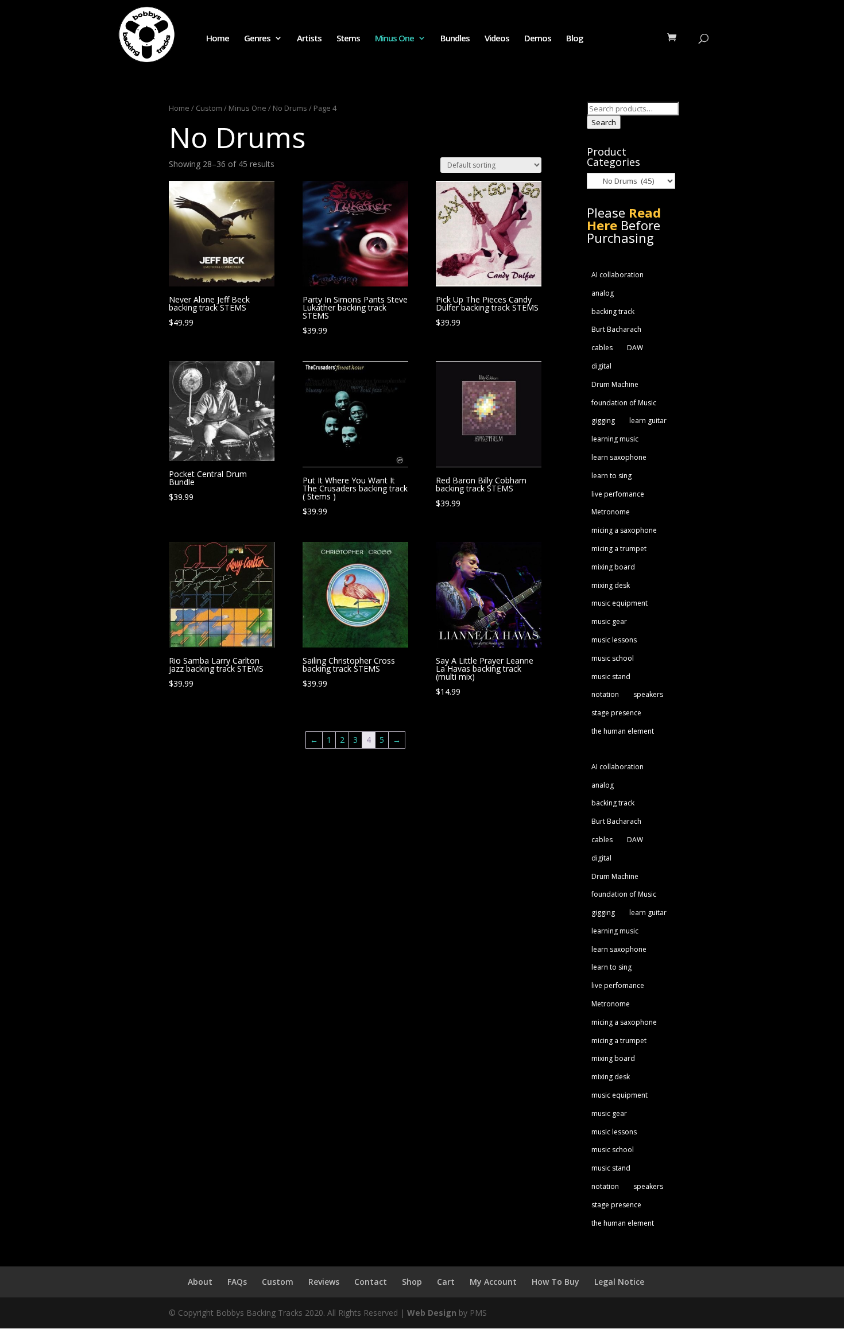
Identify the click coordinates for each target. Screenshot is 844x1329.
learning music (614, 439)
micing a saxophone (624, 530)
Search (603, 122)
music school (612, 658)
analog (602, 293)
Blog (574, 39)
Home (217, 39)
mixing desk (610, 585)
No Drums (290, 108)
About (200, 1281)
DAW (635, 347)
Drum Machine (614, 384)
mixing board (613, 567)
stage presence (616, 713)
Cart (446, 1281)
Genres (257, 39)
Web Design (431, 1312)
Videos (497, 39)
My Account (493, 1281)
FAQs (237, 1281)
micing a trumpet (618, 548)
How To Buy (555, 1281)
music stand (610, 676)
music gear (609, 621)
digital (601, 366)
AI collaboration (617, 275)
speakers (648, 694)
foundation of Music (623, 403)
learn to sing (611, 476)
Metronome (610, 512)
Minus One (394, 39)
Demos (537, 39)
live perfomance (617, 494)
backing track (612, 311)
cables (602, 347)
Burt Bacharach (616, 329)
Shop (412, 1281)
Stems (348, 39)
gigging (603, 420)
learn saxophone (618, 457)
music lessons (614, 640)
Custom (209, 108)
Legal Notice (619, 1281)
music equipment (619, 603)
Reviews (323, 1281)
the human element (622, 731)
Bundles (455, 39)
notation (605, 694)
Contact (370, 1281)
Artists (309, 39)
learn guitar (648, 420)
